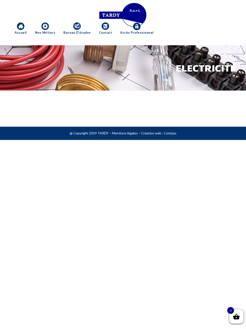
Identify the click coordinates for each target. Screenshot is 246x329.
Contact (105, 32)
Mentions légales (125, 133)
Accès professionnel (137, 32)
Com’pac (170, 133)
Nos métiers (45, 32)
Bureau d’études (77, 32)
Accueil (21, 32)
